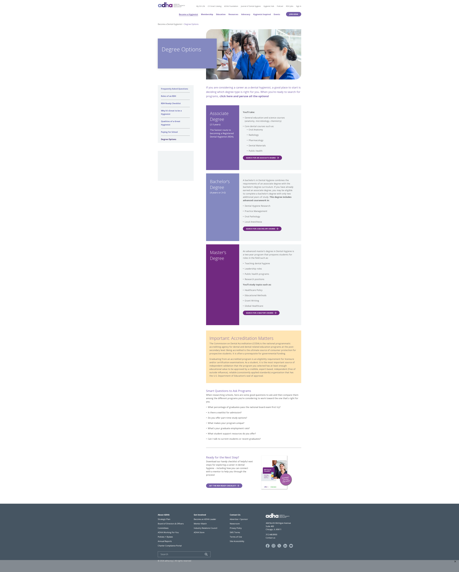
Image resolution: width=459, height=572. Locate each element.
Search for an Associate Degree (261, 158)
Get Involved (200, 514)
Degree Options (191, 24)
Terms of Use (236, 537)
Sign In (298, 6)
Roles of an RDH (168, 96)
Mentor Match (200, 523)
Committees (163, 528)
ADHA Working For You (168, 532)
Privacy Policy (236, 528)
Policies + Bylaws (165, 537)
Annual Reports (165, 541)
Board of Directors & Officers (171, 523)
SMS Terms (235, 532)
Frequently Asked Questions (174, 88)
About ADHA (163, 514)
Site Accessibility (237, 541)
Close (455, 561)
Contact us (270, 537)
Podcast (280, 6)
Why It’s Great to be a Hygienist (171, 112)
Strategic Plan (164, 519)
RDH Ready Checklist (171, 103)
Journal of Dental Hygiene (251, 6)
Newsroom (235, 523)
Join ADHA (293, 14)
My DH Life (200, 6)
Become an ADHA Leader (205, 519)
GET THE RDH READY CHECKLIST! (222, 486)
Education (221, 14)
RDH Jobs (289, 6)
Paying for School (169, 132)
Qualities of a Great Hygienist (170, 123)
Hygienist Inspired (262, 14)
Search (206, 554)
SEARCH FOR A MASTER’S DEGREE (259, 313)
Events (277, 14)
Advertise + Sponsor (239, 519)
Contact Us (235, 514)
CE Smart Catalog (214, 6)
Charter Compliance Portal (170, 545)
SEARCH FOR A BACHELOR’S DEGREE (260, 229)
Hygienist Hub (268, 6)
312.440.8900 (271, 534)
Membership (207, 14)
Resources (233, 14)
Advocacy (245, 14)
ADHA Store (199, 532)
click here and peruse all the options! (245, 96)
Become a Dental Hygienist (170, 24)
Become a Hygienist (188, 14)
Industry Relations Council (205, 528)
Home (171, 5)
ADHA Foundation (231, 6)
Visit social (268, 546)
